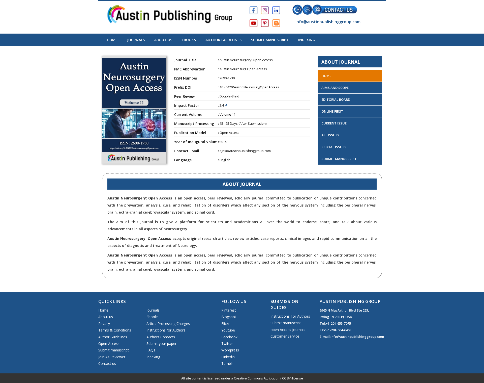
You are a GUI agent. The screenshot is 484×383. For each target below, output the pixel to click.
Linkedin (228, 356)
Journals (136, 39)
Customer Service (284, 336)
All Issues (330, 135)
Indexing (306, 39)
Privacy (104, 323)
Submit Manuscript (270, 39)
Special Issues (333, 147)
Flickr (225, 323)
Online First (332, 111)
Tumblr (227, 363)
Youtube (228, 330)
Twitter (227, 343)
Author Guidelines (223, 39)
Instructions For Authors (290, 316)
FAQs (150, 350)
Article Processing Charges (168, 323)
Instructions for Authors (165, 330)
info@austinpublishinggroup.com (327, 21)
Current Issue (334, 123)
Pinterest (228, 310)
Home (112, 39)
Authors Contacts (160, 337)
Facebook (229, 337)
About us (105, 316)
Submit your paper (161, 343)
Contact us (107, 363)
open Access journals (287, 329)
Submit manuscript (113, 350)
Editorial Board (335, 99)
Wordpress (230, 350)
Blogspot (228, 316)
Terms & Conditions (114, 330)
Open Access (108, 343)
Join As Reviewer (111, 356)
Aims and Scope (335, 87)
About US (163, 39)
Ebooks (189, 39)
